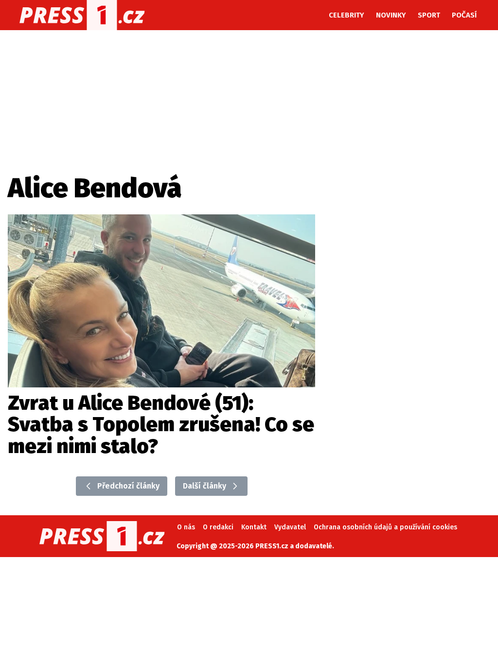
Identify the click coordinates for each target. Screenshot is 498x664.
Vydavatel (290, 527)
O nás (186, 527)
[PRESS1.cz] (82, 15)
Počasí (464, 15)
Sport (429, 15)
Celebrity (346, 15)
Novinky (391, 15)
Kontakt (254, 527)
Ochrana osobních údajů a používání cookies (385, 527)
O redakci (218, 527)
